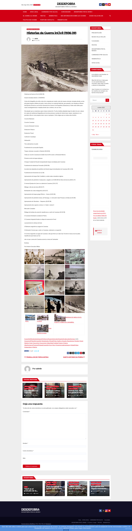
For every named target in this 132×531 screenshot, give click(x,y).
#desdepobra (34, 339)
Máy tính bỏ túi (96, 80)
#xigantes (60, 339)
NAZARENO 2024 (97, 76)
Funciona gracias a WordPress (28, 523)
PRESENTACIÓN (62, 20)
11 (95, 120)
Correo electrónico (28, 450)
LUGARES (48, 388)
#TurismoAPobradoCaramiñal (41, 345)
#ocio (50, 345)
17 (93, 123)
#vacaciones (43, 343)
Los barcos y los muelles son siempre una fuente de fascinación (100, 91)
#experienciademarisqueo (63, 345)
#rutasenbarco (28, 347)
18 (95, 123)
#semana (72, 339)
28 (103, 126)
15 (106, 120)
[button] (110, 15)
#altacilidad (50, 343)
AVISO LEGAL (34, 12)
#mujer (81, 341)
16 (109, 120)
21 (103, 123)
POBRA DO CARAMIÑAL (29, 388)
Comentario (26, 411)
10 (93, 120)
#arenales (55, 339)
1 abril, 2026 (29, 493)
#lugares (50, 339)
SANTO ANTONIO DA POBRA (73, 357)
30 (109, 126)
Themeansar (48, 523)
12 (98, 120)
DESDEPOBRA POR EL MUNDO (83, 12)
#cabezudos (66, 339)
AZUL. (27, 321)
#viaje (31, 343)
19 (98, 123)
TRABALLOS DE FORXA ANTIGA (37, 357)
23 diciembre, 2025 (53, 491)
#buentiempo (70, 341)
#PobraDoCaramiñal (35, 341)
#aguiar (40, 339)
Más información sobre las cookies (73, 16)
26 (98, 126)
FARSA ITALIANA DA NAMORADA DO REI (75, 393)
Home (25, 12)
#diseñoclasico (28, 345)
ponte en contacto (47, 20)
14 (103, 120)
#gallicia (59, 341)
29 (106, 126)
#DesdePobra (53, 341)
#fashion (26, 343)
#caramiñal (27, 339)
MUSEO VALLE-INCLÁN (96, 16)
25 (95, 126)
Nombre (25, 443)
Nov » (97, 134)
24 (93, 126)
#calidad (55, 343)
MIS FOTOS (54, 388)
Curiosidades (66, 12)
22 (106, 123)
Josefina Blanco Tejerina (31, 392)
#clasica (65, 343)
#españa (64, 341)
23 (109, 123)
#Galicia (34, 347)
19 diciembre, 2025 (98, 491)
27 (101, 126)
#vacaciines (36, 343)
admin (36, 38)
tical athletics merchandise (99, 74)
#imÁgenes (45, 339)
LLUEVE (39, 321)
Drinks (25, 486)
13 (101, 120)
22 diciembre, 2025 (75, 491)
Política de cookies (30, 20)
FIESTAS (43, 16)
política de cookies (56, 528)
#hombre (76, 341)
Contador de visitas (97, 149)
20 (101, 123)
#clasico (60, 343)
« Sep (93, 134)
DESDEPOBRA (66, 3)
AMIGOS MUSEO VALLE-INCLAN (33, 29)
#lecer (54, 345)
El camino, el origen (30, 16)
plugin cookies (128, 528)
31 (93, 130)
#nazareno (27, 341)
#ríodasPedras (74, 345)
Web (24, 458)
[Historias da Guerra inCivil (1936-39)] (26, 350)
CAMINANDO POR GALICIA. (49, 12)
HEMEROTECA (53, 16)
